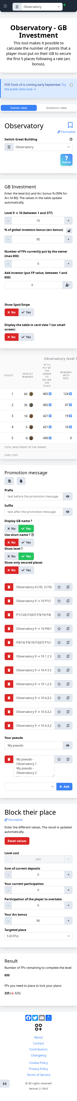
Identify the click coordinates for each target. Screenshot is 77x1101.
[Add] (68, 285)
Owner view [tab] (18, 108)
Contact (38, 1043)
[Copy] (68, 587)
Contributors (38, 1049)
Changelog (38, 1055)
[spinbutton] (38, 221)
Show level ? (13, 549)
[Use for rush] (59, 587)
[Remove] (8, 587)
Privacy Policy (38, 1069)
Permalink (68, 132)
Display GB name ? (18, 521)
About (38, 1037)
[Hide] (68, 496)
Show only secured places (23, 562)
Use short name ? (17, 535)
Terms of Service (38, 1075)
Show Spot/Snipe (17, 305)
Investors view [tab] (56, 108)
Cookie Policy (38, 1063)
